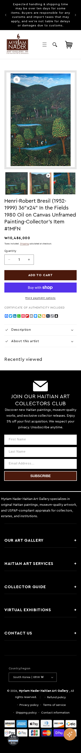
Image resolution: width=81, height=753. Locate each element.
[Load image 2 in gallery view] (64, 183)
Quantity (10, 251)
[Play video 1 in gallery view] (40, 183)
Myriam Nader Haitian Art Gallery (43, 690)
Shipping (24, 244)
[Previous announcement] (5, 15)
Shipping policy (26, 712)
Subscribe (40, 476)
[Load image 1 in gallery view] (16, 183)
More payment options (40, 298)
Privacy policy (29, 704)
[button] (44, 44)
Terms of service (54, 704)
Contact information (55, 712)
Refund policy (56, 697)
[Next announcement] (75, 15)
